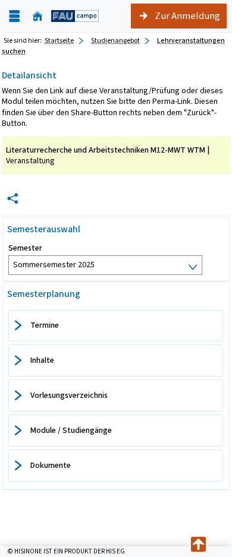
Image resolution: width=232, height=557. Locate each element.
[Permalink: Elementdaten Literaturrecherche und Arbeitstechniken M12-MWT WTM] (12, 198)
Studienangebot (115, 40)
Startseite (59, 40)
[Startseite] (37, 16)
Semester (25, 248)
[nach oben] (198, 545)
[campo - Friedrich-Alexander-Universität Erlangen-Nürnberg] (75, 16)
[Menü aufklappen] (14, 16)
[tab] (115, 326)
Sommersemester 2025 (54, 264)
